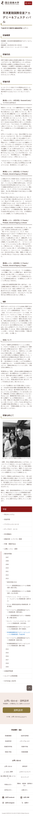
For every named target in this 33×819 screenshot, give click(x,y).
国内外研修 (8, 553)
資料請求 (18, 710)
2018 (7, 663)
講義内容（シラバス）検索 (13, 539)
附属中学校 (25, 746)
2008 (7, 561)
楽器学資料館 (25, 735)
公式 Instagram (9, 802)
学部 (4, 509)
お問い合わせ (8, 766)
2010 (7, 568)
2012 (7, 575)
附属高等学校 (8, 746)
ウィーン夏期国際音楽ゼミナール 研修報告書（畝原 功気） (19, 586)
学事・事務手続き (10, 544)
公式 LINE (26, 797)
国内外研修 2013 (12, 582)
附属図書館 (8, 735)
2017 (7, 659)
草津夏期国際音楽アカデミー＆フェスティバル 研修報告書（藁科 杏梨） (18, 644)
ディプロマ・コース (10, 529)
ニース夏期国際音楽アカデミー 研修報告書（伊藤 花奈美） (19, 616)
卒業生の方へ (8, 784)
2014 (7, 649)
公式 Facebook (9, 797)
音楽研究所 (8, 741)
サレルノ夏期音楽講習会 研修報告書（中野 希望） (19, 605)
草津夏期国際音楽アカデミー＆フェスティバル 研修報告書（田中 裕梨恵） (18, 628)
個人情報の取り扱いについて (8, 777)
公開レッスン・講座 (10, 549)
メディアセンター (25, 741)
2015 (7, 652)
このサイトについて (25, 771)
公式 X (26, 802)
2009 (7, 564)
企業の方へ (25, 790)
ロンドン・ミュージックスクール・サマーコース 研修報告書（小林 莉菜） (18, 622)
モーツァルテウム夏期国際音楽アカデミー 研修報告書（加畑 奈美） (18, 639)
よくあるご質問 (8, 771)
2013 (7, 578)
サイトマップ (25, 777)
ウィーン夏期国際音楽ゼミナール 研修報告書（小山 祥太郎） (19, 592)
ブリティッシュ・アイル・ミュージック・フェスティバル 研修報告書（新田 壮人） (19, 599)
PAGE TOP (29, 688)
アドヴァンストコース (11, 524)
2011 (7, 571)
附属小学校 (8, 752)
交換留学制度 (8, 671)
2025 (7, 666)
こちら (22, 716)
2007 (7, 557)
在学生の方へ (8, 790)
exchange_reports (10, 681)
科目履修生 (8, 534)
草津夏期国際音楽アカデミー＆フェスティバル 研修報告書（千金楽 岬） (18, 633)
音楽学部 (7, 519)
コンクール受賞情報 (10, 676)
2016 (7, 656)
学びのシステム (9, 514)
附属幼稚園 (25, 752)
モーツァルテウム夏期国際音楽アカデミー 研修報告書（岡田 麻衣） (18, 611)
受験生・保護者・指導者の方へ (24, 784)
